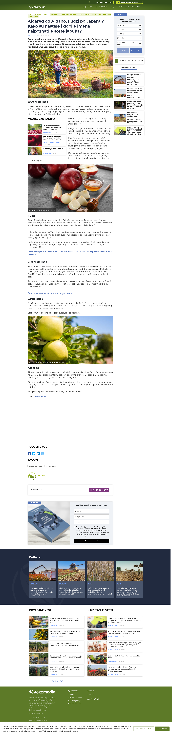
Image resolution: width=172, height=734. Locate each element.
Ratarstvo (34, 583)
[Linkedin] (38, 453)
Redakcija (42, 475)
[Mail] (42, 453)
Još (138, 7)
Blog (112, 7)
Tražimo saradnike (75, 704)
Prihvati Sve (162, 728)
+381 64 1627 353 (40, 717)
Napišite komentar (99, 490)
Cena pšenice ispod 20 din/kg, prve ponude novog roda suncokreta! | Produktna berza (122, 669)
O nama (71, 694)
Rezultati (135, 50)
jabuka (41, 466)
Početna (30, 14)
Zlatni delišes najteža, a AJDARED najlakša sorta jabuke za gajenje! (52, 127)
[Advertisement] (70, 421)
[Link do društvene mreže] (88, 699)
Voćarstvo (46, 14)
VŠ (132, 61)
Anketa (121, 14)
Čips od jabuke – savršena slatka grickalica (50, 294)
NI (123, 61)
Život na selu (101, 7)
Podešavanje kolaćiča (143, 728)
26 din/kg (120, 38)
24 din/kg (120, 34)
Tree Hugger (39, 396)
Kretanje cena (113, 636)
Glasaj (123, 50)
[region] (86, 728)
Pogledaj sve (57, 681)
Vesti (121, 7)
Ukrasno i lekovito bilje (51, 142)
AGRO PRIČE (130, 7)
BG (117, 61)
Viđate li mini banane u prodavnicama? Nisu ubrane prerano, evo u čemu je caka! (65, 620)
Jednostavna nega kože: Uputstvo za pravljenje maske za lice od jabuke (52, 138)
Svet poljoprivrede (104, 2)
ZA (142, 61)
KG (139, 61)
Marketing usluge (74, 701)
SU (129, 61)
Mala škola (47, 153)
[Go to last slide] (26, 579)
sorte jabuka (51, 466)
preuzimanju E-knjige (95, 532)
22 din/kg (120, 29)
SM (126, 61)
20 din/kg (120, 25)
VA (136, 61)
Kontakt (90, 694)
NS (120, 61)
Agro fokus (32, 466)
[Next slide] (145, 579)
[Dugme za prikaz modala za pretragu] (89, 2)
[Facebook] (29, 453)
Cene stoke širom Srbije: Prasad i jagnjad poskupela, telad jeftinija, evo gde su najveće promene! (124, 644)
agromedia (46, 35)
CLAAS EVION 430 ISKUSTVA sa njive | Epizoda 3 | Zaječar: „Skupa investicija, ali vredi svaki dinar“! (124, 620)
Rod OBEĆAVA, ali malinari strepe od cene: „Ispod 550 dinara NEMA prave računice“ (64, 669)
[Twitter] (33, 453)
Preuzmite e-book (91, 541)
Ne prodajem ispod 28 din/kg (125, 43)
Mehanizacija (112, 625)
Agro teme (87, 7)
